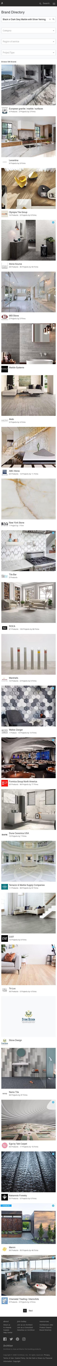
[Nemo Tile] (28, 1068)
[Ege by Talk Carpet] (28, 1120)
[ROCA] (28, 602)
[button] (50, 19)
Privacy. (47, 1355)
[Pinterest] (17, 1339)
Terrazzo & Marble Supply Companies (27, 884)
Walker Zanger (16, 729)
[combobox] (28, 30)
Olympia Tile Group (18, 212)
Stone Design (15, 1040)
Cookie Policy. (20, 1358)
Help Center (7, 1332)
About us (6, 1324)
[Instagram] (23, 1339)
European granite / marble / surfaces (26, 108)
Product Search (45, 1327)
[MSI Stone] (28, 292)
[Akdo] (28, 395)
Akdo (11, 419)
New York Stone (16, 522)
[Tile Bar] (28, 550)
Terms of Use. (8, 1358)
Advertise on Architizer (26, 1330)
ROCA (12, 626)
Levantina (13, 160)
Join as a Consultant (25, 1327)
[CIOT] (28, 913)
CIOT (11, 936)
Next (31, 1310)
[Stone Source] (28, 240)
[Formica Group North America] (28, 757)
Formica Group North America (23, 781)
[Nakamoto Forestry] (28, 1171)
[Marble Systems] (28, 343)
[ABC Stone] (28, 447)
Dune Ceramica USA (19, 833)
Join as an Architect (24, 1324)
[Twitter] (11, 1339)
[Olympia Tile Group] (28, 188)
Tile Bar (12, 574)
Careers (6, 1330)
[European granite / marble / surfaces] (28, 85)
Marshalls (13, 677)
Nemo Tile (14, 1091)
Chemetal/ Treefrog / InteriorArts (24, 1298)
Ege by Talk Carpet (18, 1143)
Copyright (16, 1361)
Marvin (12, 1247)
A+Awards (7, 1327)
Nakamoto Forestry (18, 1195)
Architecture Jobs (46, 1324)
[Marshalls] (28, 654)
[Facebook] (4, 1339)
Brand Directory (45, 1330)
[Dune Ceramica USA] (28, 809)
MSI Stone (14, 315)
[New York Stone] (28, 499)
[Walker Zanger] (28, 706)
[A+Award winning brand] (53, 222)
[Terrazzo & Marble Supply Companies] (28, 861)
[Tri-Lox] (28, 964)
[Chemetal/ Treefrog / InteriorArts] (28, 1275)
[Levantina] (28, 136)
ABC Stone (14, 470)
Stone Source (15, 263)
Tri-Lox (12, 988)
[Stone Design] (28, 1016)
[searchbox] (3, 30)
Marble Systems (16, 367)
